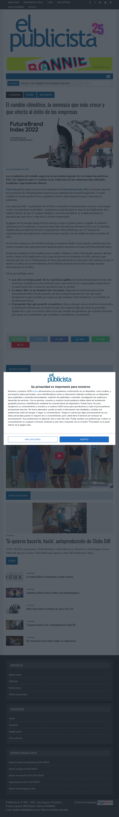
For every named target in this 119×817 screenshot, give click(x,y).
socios (35, 391)
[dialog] (59, 408)
